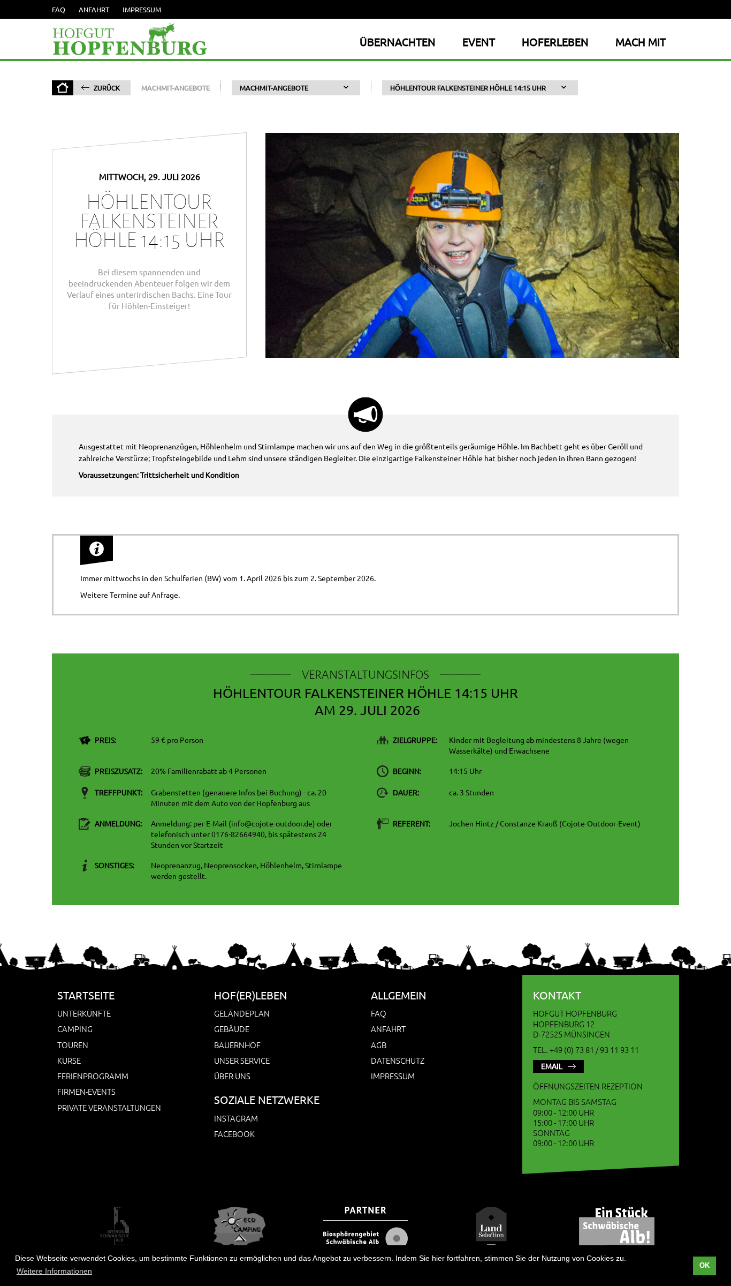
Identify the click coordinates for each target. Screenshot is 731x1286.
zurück (107, 87)
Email (551, 1066)
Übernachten (398, 41)
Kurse (69, 1060)
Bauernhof (237, 1045)
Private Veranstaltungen (109, 1107)
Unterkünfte (84, 1013)
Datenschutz (397, 1060)
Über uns (232, 1076)
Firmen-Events (86, 1091)
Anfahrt (94, 9)
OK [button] (704, 1265)
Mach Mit (640, 41)
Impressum (142, 9)
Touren (72, 1045)
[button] (296, 87)
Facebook (234, 1134)
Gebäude (231, 1029)
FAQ (58, 9)
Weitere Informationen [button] (54, 1271)
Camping (75, 1029)
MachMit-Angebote (175, 87)
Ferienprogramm (92, 1076)
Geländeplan (242, 1013)
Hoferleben (555, 41)
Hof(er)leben (250, 995)
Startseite (86, 995)
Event (478, 41)
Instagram (236, 1118)
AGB (378, 1045)
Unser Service (242, 1060)
